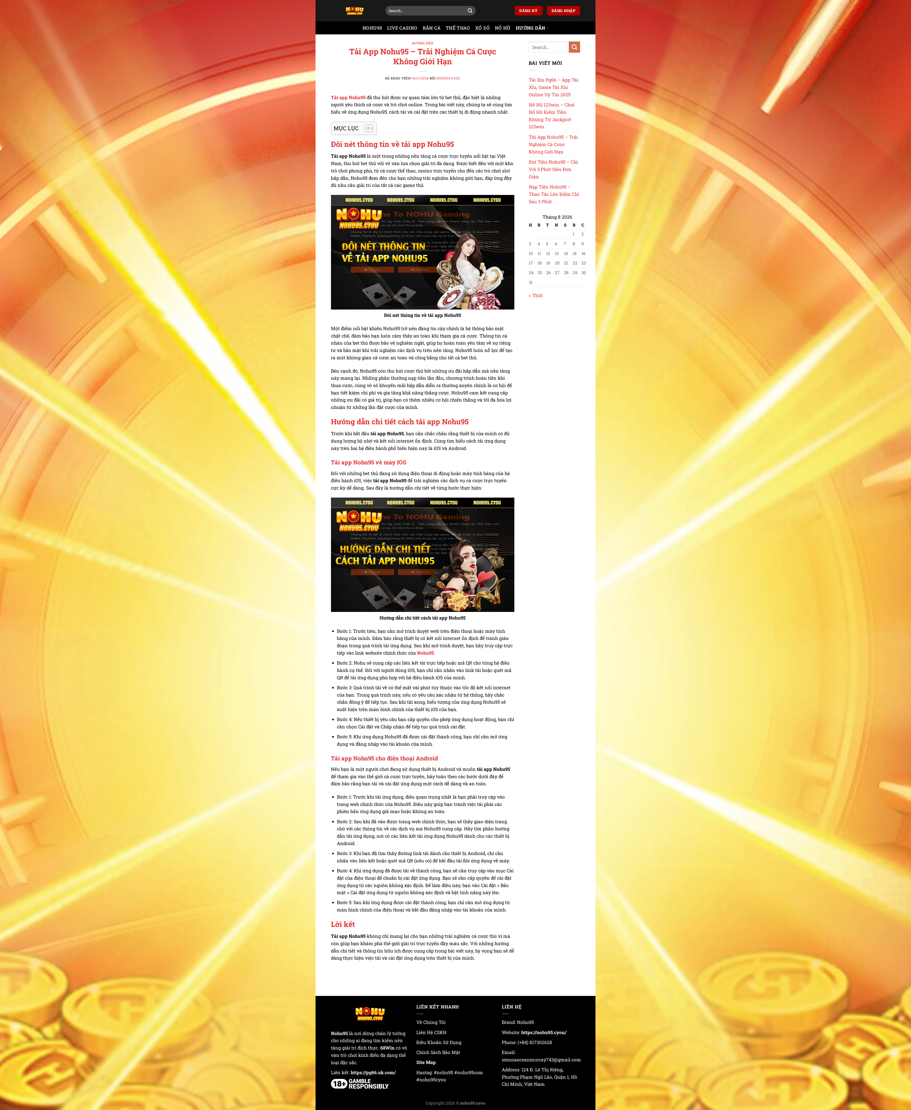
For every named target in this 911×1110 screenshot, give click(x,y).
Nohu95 (425, 653)
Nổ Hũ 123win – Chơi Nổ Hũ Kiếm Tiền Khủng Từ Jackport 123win (551, 116)
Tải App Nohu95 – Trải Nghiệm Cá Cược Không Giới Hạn (553, 144)
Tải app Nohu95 (348, 97)
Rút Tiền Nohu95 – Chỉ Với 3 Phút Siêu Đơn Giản (553, 169)
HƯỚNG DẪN (530, 28)
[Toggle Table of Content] (366, 128)
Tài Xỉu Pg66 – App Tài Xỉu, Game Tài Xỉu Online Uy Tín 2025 (553, 87)
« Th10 (536, 295)
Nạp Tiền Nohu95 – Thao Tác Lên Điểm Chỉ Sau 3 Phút (554, 194)
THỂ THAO (458, 28)
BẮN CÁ (432, 28)
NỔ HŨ (503, 28)
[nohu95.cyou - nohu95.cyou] (354, 11)
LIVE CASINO (402, 28)
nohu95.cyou (448, 78)
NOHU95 (372, 28)
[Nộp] (470, 10)
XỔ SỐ (482, 28)
